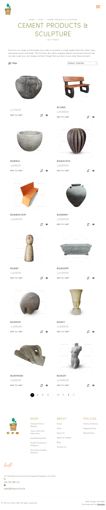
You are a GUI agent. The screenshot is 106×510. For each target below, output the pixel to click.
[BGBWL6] (29, 141)
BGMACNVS (63, 160)
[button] (98, 6)
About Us (61, 433)
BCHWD (61, 107)
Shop (40, 20)
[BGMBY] (29, 248)
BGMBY (14, 268)
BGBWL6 (15, 160)
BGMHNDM (16, 375)
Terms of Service (90, 424)
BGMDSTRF (63, 268)
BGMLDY (61, 375)
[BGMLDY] (76, 356)
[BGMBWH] (76, 195)
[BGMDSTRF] (76, 248)
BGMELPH (15, 322)
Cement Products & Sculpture (38, 444)
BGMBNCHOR (18, 214)
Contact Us (61, 447)
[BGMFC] (76, 302)
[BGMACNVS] (76, 141)
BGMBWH (62, 214)
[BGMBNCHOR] (29, 195)
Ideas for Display (64, 438)
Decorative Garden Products (38, 451)
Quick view (47, 115)
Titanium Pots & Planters (37, 425)
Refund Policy (89, 433)
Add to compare (41, 115)
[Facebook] (8, 433)
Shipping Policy (89, 428)
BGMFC (61, 322)
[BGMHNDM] (29, 356)
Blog (59, 442)
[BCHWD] (76, 87)
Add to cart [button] (16, 115)
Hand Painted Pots (38, 438)
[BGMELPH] (29, 302)
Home (32, 20)
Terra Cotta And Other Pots (37, 432)
